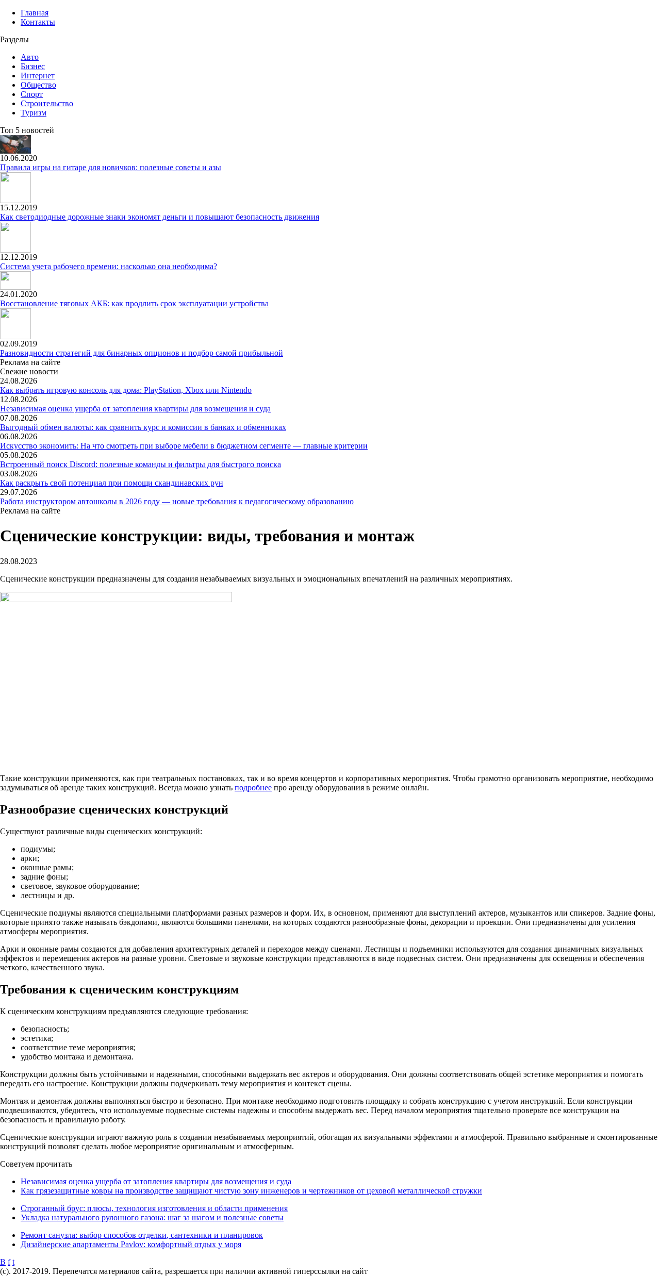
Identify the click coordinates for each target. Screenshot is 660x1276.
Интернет (38, 75)
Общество (38, 84)
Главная (34, 12)
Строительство (47, 103)
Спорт (32, 94)
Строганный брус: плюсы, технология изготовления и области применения (154, 1208)
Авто (30, 57)
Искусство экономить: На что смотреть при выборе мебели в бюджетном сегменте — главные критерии (184, 445)
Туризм (33, 112)
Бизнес (33, 66)
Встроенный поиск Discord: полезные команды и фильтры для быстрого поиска (140, 464)
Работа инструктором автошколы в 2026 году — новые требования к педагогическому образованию (177, 501)
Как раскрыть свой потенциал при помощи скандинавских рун (111, 482)
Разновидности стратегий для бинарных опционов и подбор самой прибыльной (141, 353)
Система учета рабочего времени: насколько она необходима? (108, 266)
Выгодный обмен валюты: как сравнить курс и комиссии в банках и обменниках (143, 427)
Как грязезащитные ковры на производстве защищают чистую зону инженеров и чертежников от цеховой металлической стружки (251, 1190)
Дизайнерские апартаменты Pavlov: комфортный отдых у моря (131, 1244)
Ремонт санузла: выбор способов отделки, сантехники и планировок (142, 1235)
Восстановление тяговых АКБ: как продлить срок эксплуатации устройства (134, 303)
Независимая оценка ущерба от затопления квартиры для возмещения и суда (135, 408)
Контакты (38, 22)
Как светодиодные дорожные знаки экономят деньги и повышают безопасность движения (159, 216)
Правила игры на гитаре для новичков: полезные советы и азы (110, 167)
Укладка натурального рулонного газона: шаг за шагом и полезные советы (152, 1217)
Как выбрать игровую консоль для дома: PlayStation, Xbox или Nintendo (126, 390)
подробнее (253, 787)
